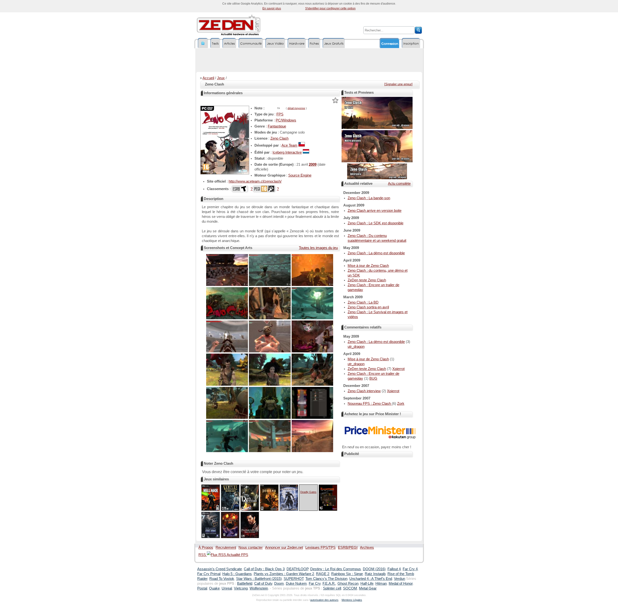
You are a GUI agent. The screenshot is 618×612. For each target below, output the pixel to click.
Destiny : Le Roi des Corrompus (335, 569)
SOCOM (350, 588)
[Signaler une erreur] (398, 84)
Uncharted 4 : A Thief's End (370, 579)
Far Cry (315, 583)
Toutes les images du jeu (318, 248)
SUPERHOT (293, 579)
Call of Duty (263, 583)
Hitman (381, 583)
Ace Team (289, 145)
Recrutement (226, 547)
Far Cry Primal (208, 574)
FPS (279, 114)
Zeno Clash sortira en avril (368, 307)
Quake (214, 588)
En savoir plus (271, 8)
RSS (202, 555)
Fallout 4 (394, 569)
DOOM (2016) (374, 569)
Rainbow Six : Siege (347, 574)
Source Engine (299, 175)
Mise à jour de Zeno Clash (368, 266)
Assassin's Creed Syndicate (219, 569)
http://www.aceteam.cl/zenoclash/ (255, 181)
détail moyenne (296, 108)
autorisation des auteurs (324, 599)
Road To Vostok (221, 579)
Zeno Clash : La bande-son (369, 198)
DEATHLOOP (297, 569)
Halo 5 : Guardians (237, 574)
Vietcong (241, 588)
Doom (279, 583)
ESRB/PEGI (348, 547)
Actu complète (399, 183)
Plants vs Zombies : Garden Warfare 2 (284, 574)
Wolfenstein (259, 588)
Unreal (227, 588)
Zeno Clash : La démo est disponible (376, 253)
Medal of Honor (401, 583)
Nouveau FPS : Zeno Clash (370, 404)
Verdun (399, 579)
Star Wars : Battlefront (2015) (259, 579)
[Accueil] (203, 43)
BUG (373, 378)
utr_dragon (356, 347)
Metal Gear (368, 588)
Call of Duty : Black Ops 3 (264, 569)
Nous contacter (251, 547)
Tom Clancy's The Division (326, 579)
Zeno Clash (279, 138)
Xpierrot (398, 369)
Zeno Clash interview (364, 391)
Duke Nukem (296, 583)
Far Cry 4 (410, 569)
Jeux (221, 78)
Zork (400, 404)
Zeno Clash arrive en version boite (374, 211)
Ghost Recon (347, 583)
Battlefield (244, 583)
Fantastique (277, 126)
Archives (367, 547)
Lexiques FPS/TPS (320, 547)
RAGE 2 (322, 574)
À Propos (205, 547)
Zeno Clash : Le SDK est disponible (375, 223)
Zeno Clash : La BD (363, 302)
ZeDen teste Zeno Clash (367, 280)
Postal (202, 588)
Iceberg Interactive (287, 152)
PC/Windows (286, 120)
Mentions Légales (352, 599)
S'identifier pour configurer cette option (330, 8)
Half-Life (366, 583)
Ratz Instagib (375, 574)
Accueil (208, 78)
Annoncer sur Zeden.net (284, 547)
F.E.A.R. (329, 583)
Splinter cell (332, 588)
